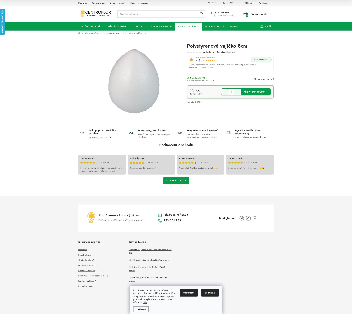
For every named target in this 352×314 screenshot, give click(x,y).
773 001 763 (221, 12)
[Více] (266, 26)
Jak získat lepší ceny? (87, 281)
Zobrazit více (176, 180)
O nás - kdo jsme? (118, 3)
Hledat (201, 14)
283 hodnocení (260, 59)
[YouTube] (255, 218)
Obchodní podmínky (87, 270)
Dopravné (82, 3)
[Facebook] (242, 218)
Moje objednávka (85, 286)
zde (145, 302)
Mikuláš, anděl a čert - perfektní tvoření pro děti (149, 260)
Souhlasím (210, 292)
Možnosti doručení (266, 79)
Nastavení (141, 309)
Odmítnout (188, 292)
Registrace (266, 3)
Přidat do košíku (254, 91)
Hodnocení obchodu (139, 3)
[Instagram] (248, 218)
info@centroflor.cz (176, 215)
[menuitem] (91, 26)
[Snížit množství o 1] (225, 92)
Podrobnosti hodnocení (226, 52)
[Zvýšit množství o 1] (237, 92)
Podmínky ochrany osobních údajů (93, 275)
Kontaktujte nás (98, 3)
